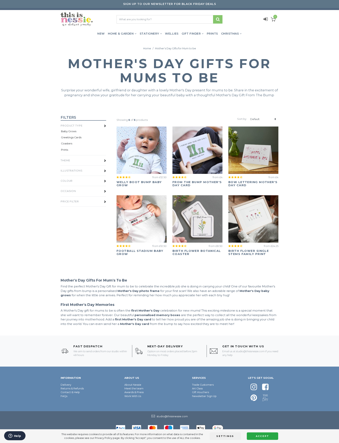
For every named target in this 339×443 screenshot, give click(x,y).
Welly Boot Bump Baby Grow (139, 183)
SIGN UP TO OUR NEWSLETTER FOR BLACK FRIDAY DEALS (169, 4)
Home (147, 48)
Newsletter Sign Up (204, 396)
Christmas (230, 33)
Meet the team (133, 388)
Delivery (66, 384)
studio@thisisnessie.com (250, 351)
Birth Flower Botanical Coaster (196, 252)
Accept (262, 436)
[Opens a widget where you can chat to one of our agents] (15, 436)
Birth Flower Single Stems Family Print (248, 252)
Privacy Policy (103, 438)
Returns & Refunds (72, 388)
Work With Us (132, 396)
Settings (225, 436)
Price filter (70, 201)
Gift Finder (191, 33)
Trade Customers (203, 384)
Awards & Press (134, 392)
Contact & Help (70, 392)
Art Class (197, 388)
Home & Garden (121, 33)
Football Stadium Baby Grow (140, 252)
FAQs (64, 396)
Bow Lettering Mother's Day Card (253, 183)
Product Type (72, 125)
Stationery (149, 33)
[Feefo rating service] (124, 177)
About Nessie (132, 384)
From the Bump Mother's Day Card (197, 183)
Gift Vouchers (200, 392)
